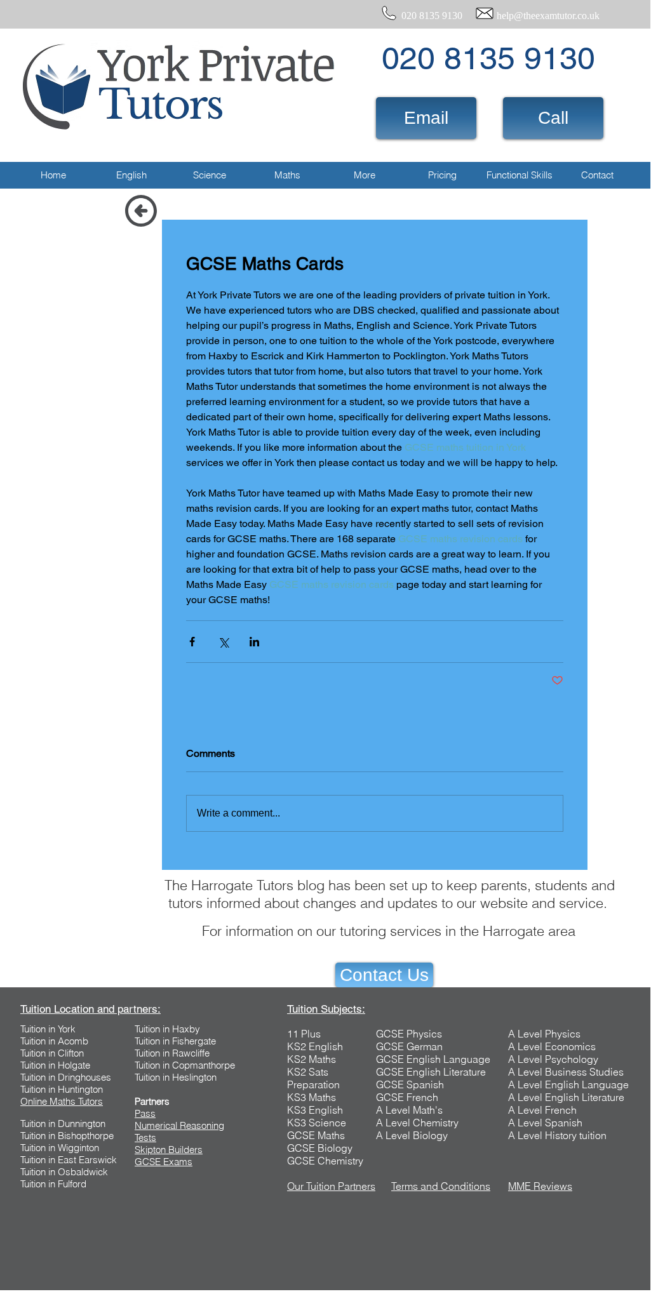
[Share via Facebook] (192, 642)
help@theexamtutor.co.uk (548, 15)
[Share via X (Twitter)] (223, 642)
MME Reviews (540, 1186)
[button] (131, 175)
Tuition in (39, 1041)
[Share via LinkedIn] (254, 642)
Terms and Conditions (440, 1186)
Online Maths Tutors (61, 1101)
